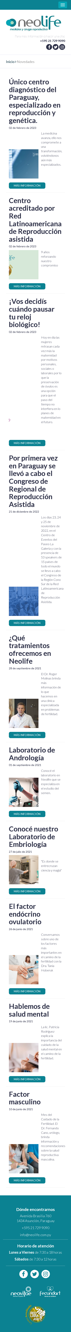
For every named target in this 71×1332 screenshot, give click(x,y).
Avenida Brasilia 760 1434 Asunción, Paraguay (36, 1218)
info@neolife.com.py (35, 1235)
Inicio (10, 61)
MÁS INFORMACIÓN (27, 185)
